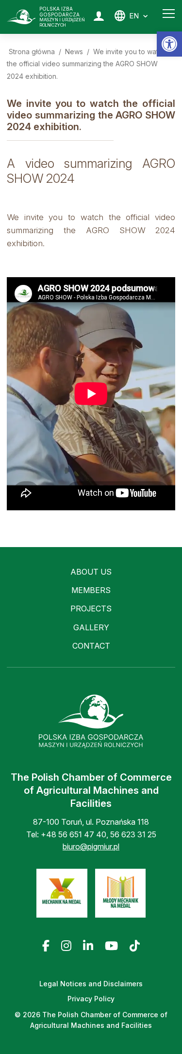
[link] (169, 44)
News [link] (74, 51)
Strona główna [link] (32, 51)
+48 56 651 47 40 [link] (73, 834)
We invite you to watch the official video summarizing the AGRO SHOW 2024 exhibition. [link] (86, 63)
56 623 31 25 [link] (133, 834)
